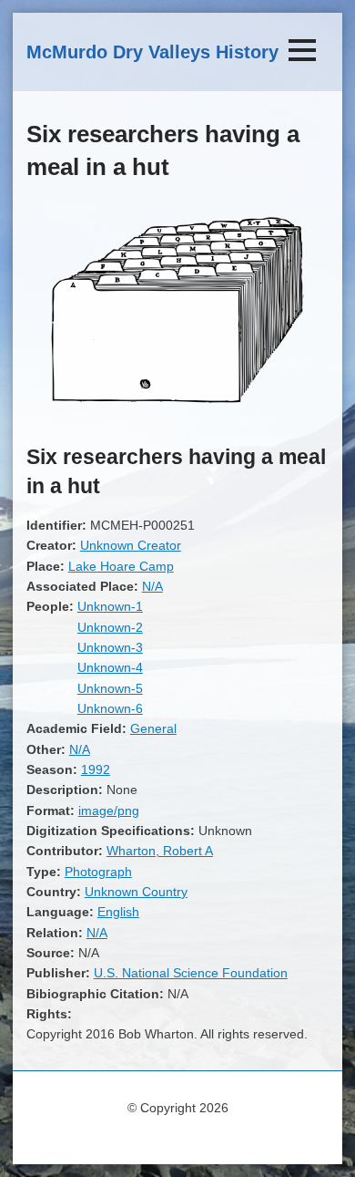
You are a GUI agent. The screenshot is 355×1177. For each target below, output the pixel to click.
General (153, 728)
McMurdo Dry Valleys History (152, 52)
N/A (152, 586)
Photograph (98, 871)
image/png (108, 810)
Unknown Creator (130, 545)
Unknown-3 (110, 647)
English (118, 911)
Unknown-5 (110, 688)
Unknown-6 (110, 708)
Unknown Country (136, 891)
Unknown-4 (110, 667)
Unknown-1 (110, 606)
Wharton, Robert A (159, 850)
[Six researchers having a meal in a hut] (177, 416)
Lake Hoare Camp (121, 566)
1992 (95, 769)
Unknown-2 (110, 627)
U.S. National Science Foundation (191, 972)
